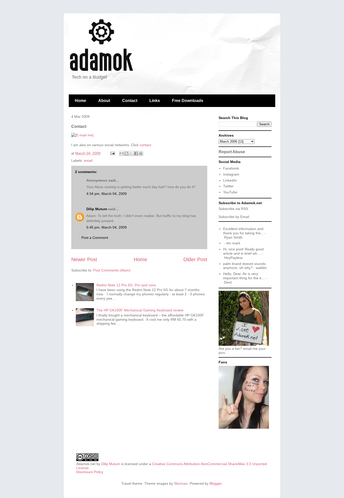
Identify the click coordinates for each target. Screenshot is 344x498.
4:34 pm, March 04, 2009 (106, 194)
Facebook (231, 168)
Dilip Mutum (96, 209)
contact (145, 145)
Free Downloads (187, 100)
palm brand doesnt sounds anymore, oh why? (244, 266)
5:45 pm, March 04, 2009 (106, 227)
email (88, 160)
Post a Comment (94, 238)
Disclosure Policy (89, 472)
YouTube (230, 192)
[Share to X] (131, 153)
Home (80, 100)
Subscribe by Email (234, 217)
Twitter (228, 186)
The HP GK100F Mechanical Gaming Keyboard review (139, 310)
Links (154, 100)
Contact (129, 100)
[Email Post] (112, 153)
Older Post (195, 259)
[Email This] (121, 153)
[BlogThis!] (126, 153)
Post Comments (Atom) (111, 270)
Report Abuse (232, 151)
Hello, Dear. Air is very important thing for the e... (243, 276)
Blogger (216, 483)
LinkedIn (230, 180)
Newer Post (84, 259)
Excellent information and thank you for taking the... (243, 231)
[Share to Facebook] (136, 153)
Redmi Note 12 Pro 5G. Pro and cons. (126, 285)
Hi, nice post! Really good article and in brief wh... (243, 251)
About (104, 100)
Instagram (231, 174)
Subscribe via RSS (233, 209)
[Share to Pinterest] (140, 153)
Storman (181, 483)
